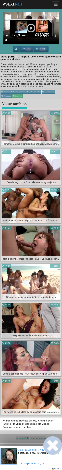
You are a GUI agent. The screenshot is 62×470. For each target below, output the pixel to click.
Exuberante (49, 92)
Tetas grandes (35, 92)
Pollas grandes (19, 92)
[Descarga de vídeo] (16, 49)
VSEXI (13, 4)
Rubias (6, 92)
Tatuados (7, 96)
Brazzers (18, 96)
